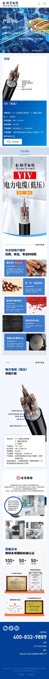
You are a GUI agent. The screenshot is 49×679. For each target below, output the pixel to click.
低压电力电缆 (37, 50)
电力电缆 (23, 27)
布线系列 (23, 32)
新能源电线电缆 (26, 38)
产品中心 (15, 50)
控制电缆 (39, 27)
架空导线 (7, 27)
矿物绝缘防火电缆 (11, 32)
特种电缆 (39, 38)
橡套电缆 (7, 38)
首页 (8, 50)
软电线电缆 (40, 32)
